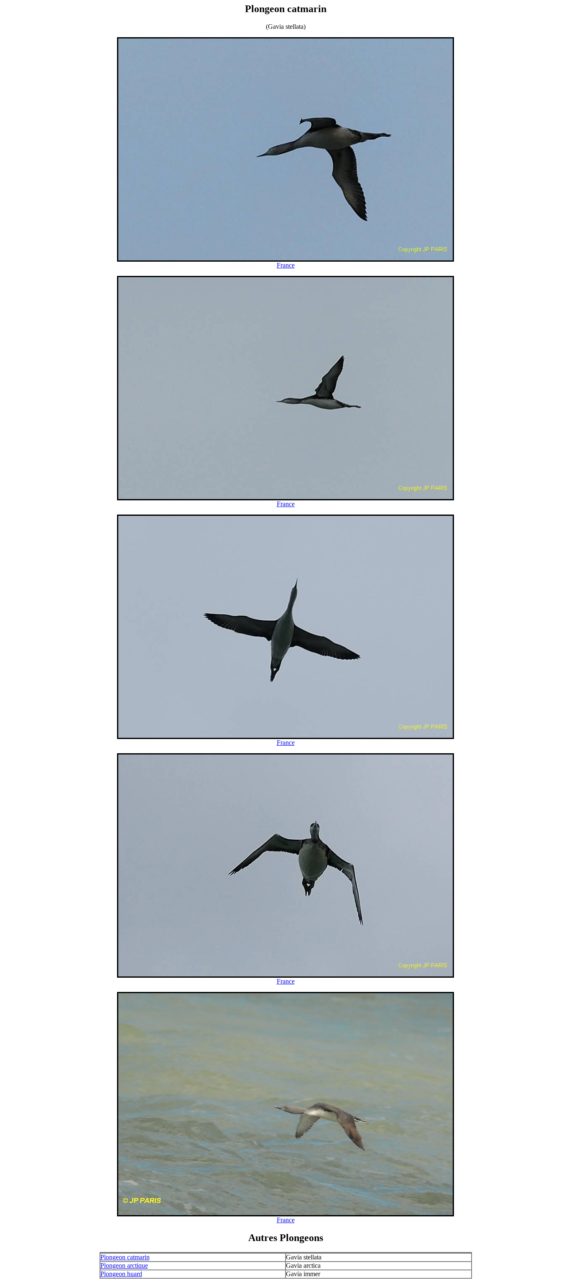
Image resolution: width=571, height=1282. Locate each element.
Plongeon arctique (124, 1265)
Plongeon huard (121, 1273)
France (286, 265)
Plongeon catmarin (125, 1257)
